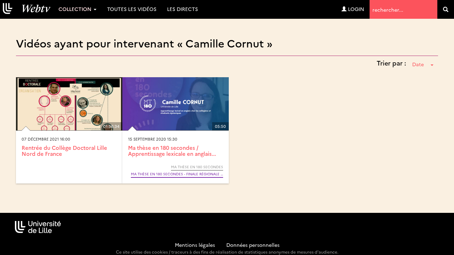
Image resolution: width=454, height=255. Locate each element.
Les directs (182, 8)
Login (355, 8)
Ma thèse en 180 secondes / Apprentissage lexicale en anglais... (172, 150)
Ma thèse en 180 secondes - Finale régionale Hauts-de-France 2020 (177, 173)
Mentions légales (195, 244)
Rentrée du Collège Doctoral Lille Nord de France (64, 150)
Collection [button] (76, 8)
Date (418, 64)
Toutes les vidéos (131, 8)
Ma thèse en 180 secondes (197, 166)
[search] (445, 9)
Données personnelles (252, 244)
